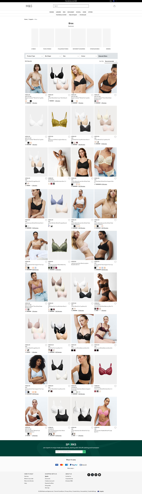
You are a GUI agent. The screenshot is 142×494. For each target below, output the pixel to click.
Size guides (48, 485)
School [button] (78, 12)
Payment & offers (49, 483)
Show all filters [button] (103, 56)
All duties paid (83, 14)
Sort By (101, 61)
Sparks (46, 476)
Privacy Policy (68, 491)
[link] (114, 1)
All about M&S (69, 481)
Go (84, 451)
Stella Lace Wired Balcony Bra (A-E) (80, 348)
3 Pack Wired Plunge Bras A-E (32, 181)
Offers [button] (90, 12)
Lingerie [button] (58, 12)
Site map (47, 488)
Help (25, 483)
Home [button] (84, 12)
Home (25, 19)
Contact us (68, 476)
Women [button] (52, 12)
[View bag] (114, 6)
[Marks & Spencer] (29, 6)
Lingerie (31, 19)
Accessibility (84, 491)
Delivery (26, 476)
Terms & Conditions (59, 491)
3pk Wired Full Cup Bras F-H (55, 348)
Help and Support (73, 14)
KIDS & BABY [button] (70, 12)
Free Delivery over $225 (61, 14)
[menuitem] (52, 12)
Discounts (47, 478)
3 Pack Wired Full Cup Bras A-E (102, 139)
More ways (70, 468)
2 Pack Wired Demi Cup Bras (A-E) (56, 389)
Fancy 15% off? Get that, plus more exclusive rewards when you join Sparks (71, 1)
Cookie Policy (76, 491)
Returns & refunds (29, 481)
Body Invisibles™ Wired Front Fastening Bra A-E (32, 431)
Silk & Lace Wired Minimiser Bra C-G (57, 181)
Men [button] (64, 12)
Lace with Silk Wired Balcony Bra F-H (103, 306)
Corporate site (69, 478)
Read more (71, 26)
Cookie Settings (92, 491)
